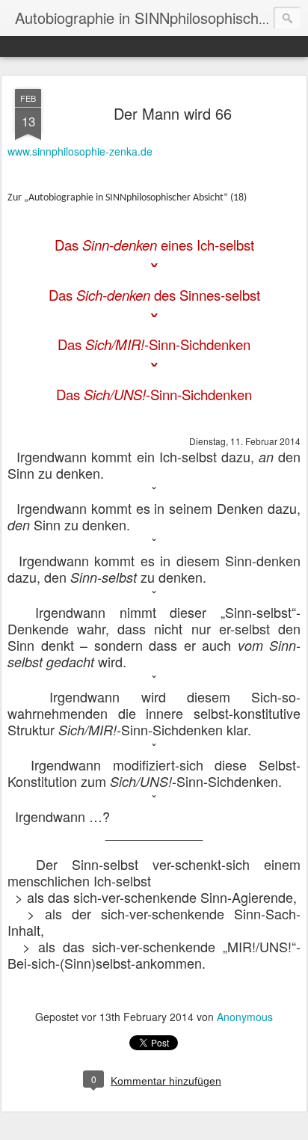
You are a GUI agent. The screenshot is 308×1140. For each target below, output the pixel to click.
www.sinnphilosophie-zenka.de (80, 151)
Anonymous (245, 1016)
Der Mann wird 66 (173, 113)
